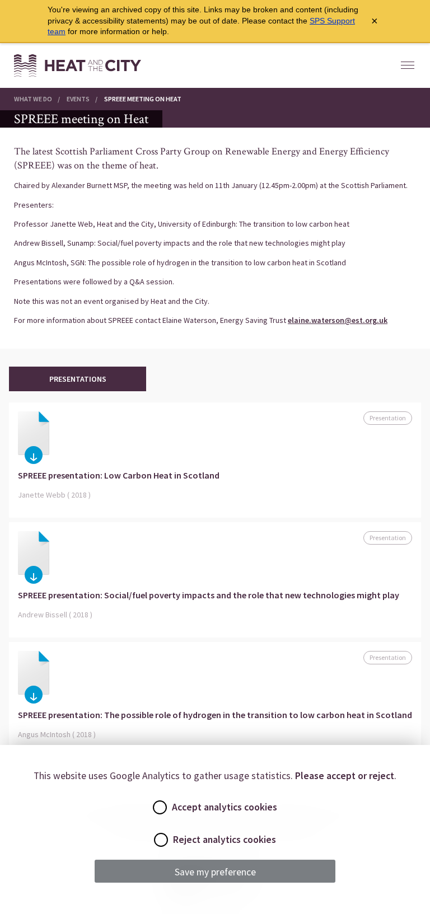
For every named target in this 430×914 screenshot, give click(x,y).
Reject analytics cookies (224, 839)
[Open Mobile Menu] (407, 65)
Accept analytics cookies (224, 807)
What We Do (33, 99)
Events (78, 99)
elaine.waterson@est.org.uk (337, 320)
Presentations (77, 379)
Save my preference (215, 872)
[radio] (160, 807)
